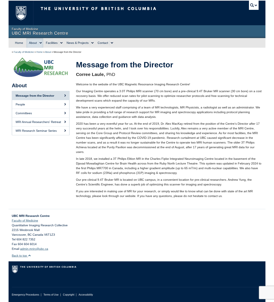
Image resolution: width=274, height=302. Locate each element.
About (33, 42)
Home (19, 42)
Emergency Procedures (25, 294)
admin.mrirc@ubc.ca (34, 248)
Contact (103, 42)
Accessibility (86, 294)
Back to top (20, 255)
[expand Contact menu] (112, 43)
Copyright (68, 294)
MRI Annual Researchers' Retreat (38, 122)
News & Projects (78, 42)
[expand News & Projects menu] (92, 43)
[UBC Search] (254, 5)
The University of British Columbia (21, 13)
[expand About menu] (40, 43)
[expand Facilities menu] (61, 43)
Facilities (52, 42)
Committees (24, 113)
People (20, 104)
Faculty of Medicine (24, 52)
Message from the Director (35, 95)
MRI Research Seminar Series (36, 130)
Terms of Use (51, 294)
